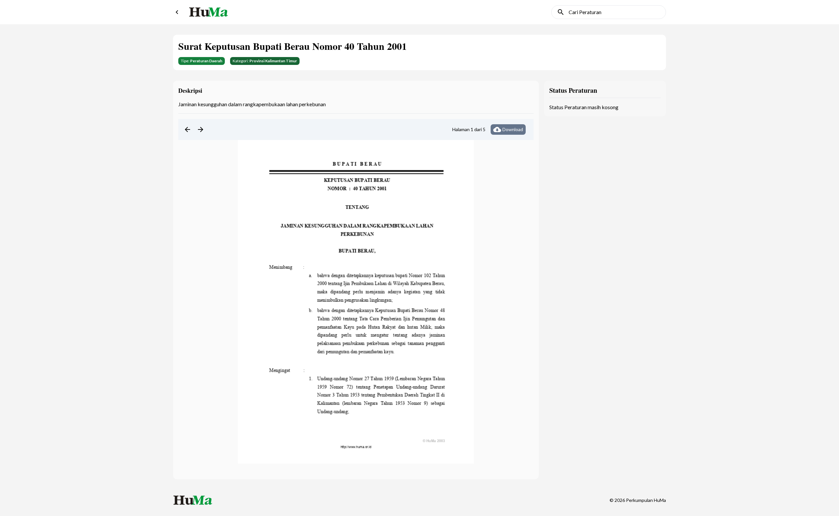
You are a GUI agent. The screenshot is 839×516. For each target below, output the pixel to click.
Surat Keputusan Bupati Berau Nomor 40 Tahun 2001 (292, 46)
